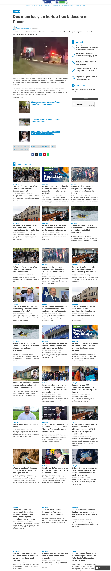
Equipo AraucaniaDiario (24, 28)
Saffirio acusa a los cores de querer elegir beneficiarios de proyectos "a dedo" (25, 308)
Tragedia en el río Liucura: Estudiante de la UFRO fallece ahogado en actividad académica (84, 229)
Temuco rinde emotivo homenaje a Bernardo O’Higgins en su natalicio (53, 512)
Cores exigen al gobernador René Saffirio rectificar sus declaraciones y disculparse (54, 227)
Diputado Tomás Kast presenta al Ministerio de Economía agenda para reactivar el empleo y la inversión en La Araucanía (24, 514)
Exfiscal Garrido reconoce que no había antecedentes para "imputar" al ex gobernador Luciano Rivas (55, 428)
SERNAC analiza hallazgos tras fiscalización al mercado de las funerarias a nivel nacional (25, 556)
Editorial (48, 5)
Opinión (41, 5)
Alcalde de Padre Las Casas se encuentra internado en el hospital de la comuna (26, 385)
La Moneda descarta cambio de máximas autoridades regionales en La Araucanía (54, 308)
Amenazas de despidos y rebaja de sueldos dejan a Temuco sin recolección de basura (82, 189)
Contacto (79, 5)
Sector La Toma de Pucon (21, 149)
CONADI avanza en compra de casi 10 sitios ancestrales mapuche (55, 555)
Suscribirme (84, 98)
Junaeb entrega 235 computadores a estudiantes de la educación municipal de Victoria (84, 388)
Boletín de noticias (80, 85)
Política (34, 5)
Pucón (54, 146)
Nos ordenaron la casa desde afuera (25, 425)
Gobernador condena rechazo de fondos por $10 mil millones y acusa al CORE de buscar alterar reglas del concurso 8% (84, 429)
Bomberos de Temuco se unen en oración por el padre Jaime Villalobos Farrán (55, 470)
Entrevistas (56, 5)
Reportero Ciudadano (68, 5)
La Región (27, 5)
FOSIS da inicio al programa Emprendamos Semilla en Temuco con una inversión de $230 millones (54, 388)
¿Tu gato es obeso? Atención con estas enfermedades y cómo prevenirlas (25, 470)
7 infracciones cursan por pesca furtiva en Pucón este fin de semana (45, 103)
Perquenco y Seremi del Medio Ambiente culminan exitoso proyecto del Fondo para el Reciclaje (55, 189)
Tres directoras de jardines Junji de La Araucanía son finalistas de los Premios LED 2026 (84, 513)
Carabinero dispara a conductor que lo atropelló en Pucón (45, 120)
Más (84, 5)
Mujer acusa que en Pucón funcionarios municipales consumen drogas (45, 133)
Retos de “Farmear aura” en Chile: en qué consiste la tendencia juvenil (25, 188)
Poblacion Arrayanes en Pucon (40, 146)
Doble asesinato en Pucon (21, 146)
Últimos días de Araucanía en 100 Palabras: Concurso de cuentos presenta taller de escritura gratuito (84, 471)
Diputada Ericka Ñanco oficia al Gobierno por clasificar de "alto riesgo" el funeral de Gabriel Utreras (84, 556)
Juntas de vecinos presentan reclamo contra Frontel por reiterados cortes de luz (54, 345)
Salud (14, 466)
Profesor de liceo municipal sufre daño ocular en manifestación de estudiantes (26, 227)
